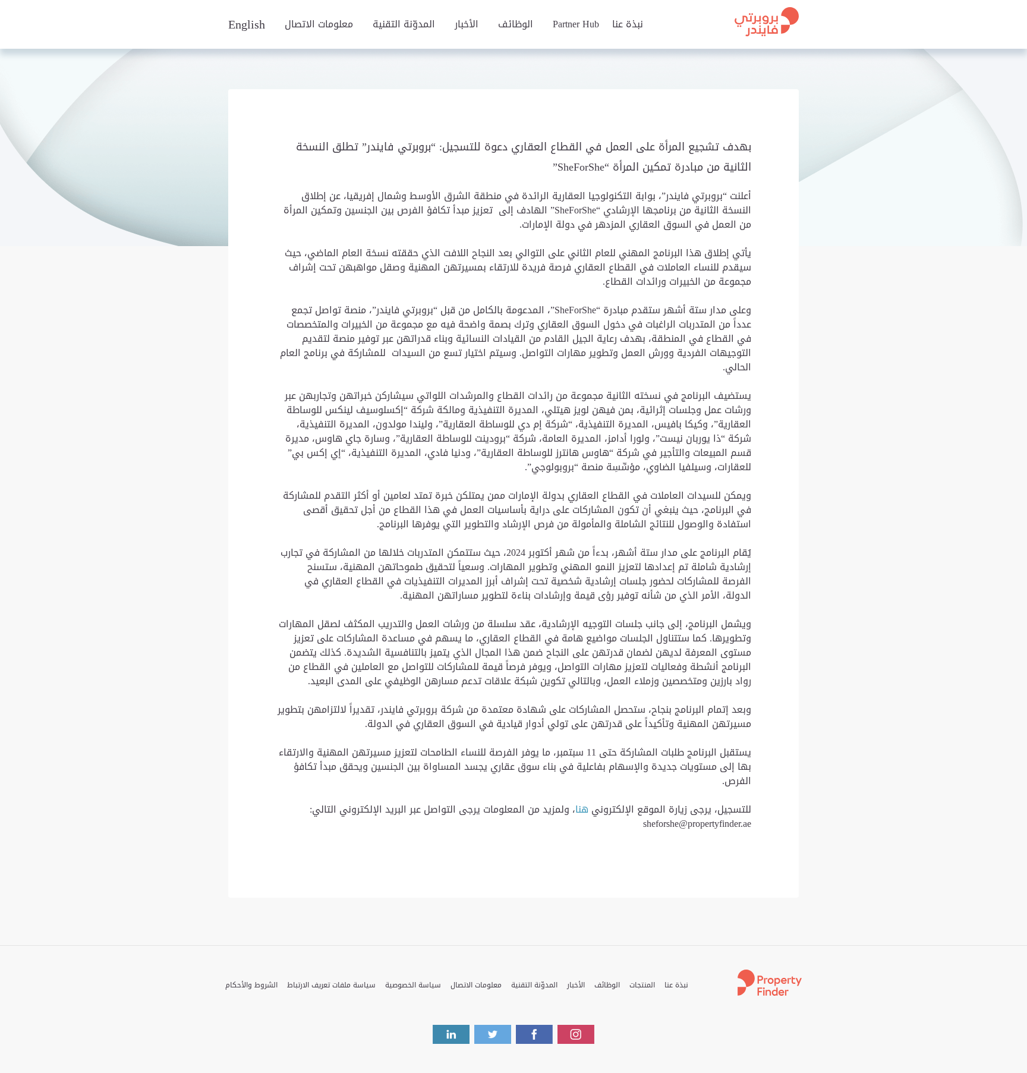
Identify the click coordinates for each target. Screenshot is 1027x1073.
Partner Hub (576, 24)
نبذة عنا (627, 24)
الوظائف (515, 24)
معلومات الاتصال (319, 24)
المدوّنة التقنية (404, 24)
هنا (581, 809)
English (246, 24)
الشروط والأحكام (251, 985)
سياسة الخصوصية (413, 985)
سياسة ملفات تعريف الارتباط (331, 985)
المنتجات (642, 985)
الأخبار (466, 24)
